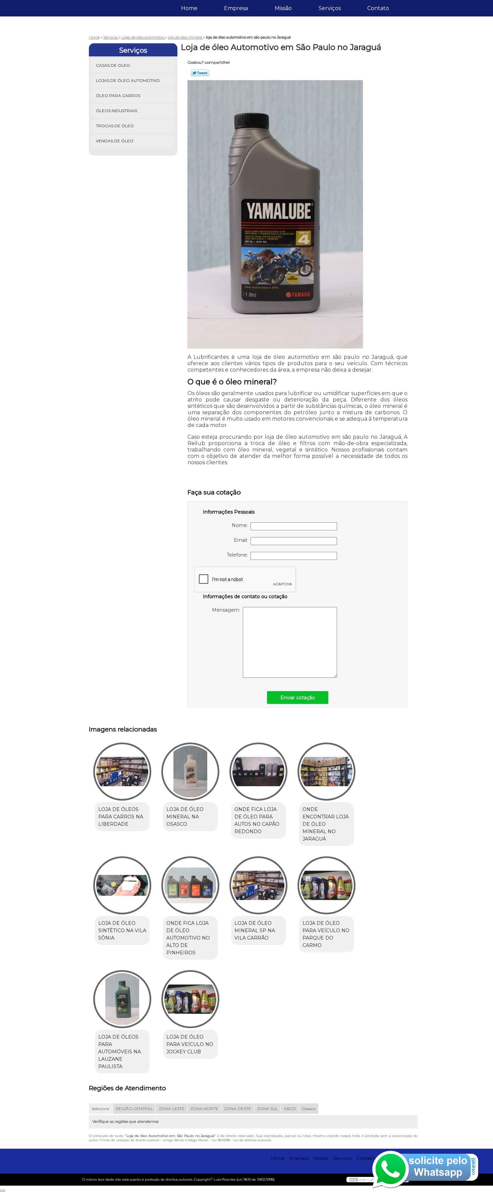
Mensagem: (227, 610)
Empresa (236, 8)
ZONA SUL (267, 1108)
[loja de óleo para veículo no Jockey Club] (190, 999)
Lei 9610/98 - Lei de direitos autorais (241, 1140)
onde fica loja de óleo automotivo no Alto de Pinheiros (188, 938)
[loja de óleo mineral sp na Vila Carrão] (258, 885)
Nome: (241, 525)
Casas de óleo (113, 65)
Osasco (309, 1108)
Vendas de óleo (114, 140)
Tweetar (200, 72)
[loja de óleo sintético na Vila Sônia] (122, 885)
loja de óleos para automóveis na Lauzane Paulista (119, 1051)
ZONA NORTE (204, 1108)
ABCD (290, 1108)
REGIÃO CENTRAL (134, 1108)
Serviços (330, 8)
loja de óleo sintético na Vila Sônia (122, 930)
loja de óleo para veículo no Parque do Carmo (326, 934)
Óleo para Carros (118, 95)
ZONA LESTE (171, 1108)
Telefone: (239, 555)
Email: (242, 540)
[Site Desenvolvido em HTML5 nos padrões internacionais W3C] (361, 1179)
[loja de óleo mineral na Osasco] (190, 772)
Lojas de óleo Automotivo (128, 80)
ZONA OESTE (237, 1108)
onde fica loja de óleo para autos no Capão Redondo (256, 820)
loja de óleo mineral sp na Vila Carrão (254, 930)
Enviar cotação (297, 698)
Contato (378, 8)
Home (189, 8)
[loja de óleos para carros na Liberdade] (122, 772)
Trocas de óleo (115, 125)
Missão (283, 8)
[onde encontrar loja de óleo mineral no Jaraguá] (326, 772)
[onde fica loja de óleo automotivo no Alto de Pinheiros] (190, 885)
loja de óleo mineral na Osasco (185, 816)
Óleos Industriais (116, 110)
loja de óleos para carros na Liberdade (120, 816)
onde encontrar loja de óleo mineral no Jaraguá (326, 824)
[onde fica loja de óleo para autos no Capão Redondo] (258, 772)
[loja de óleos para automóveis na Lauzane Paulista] (122, 999)
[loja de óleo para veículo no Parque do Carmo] (326, 885)
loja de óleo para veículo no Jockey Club (189, 1044)
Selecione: (101, 1108)
